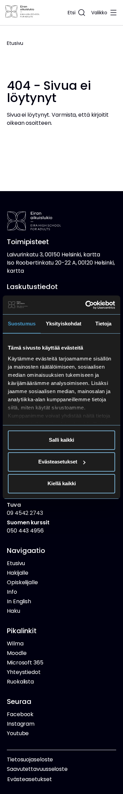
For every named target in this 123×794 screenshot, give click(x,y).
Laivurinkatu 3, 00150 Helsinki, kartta (53, 254)
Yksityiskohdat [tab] (63, 323)
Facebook (20, 714)
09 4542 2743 (25, 509)
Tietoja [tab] (103, 323)
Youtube (18, 733)
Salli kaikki (61, 440)
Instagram (21, 724)
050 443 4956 (28, 527)
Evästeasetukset (57, 461)
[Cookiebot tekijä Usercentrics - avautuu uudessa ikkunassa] (86, 305)
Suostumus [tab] (22, 323)
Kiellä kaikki (61, 483)
